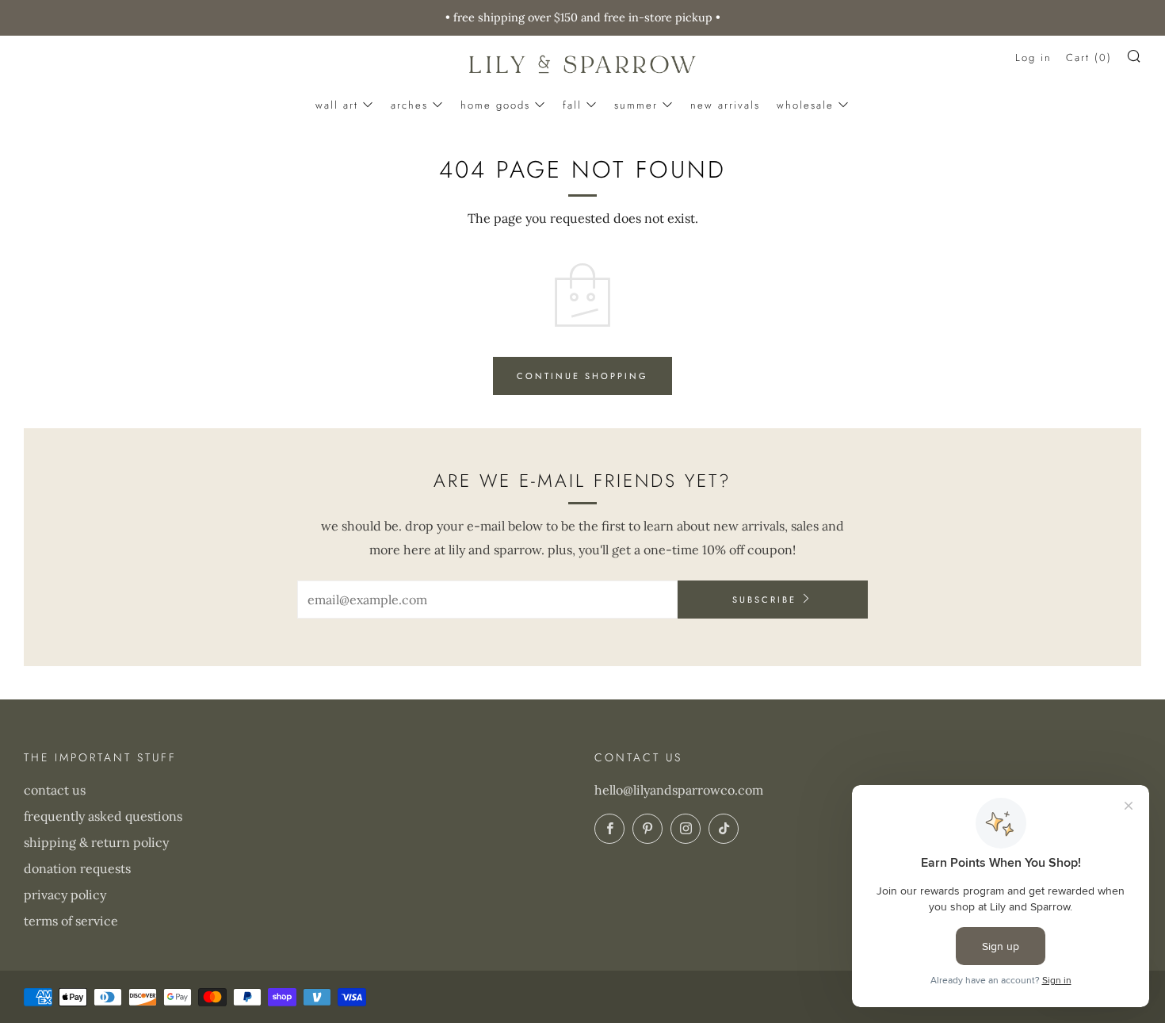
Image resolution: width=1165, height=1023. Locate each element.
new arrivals (725, 105)
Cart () (1089, 57)
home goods (495, 105)
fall (572, 105)
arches (409, 105)
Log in (1033, 57)
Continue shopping (582, 376)
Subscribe (764, 599)
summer (636, 105)
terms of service (71, 921)
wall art (336, 105)
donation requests (77, 868)
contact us (55, 790)
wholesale (805, 105)
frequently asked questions (103, 816)
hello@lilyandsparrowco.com (678, 790)
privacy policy (65, 894)
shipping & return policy (96, 842)
